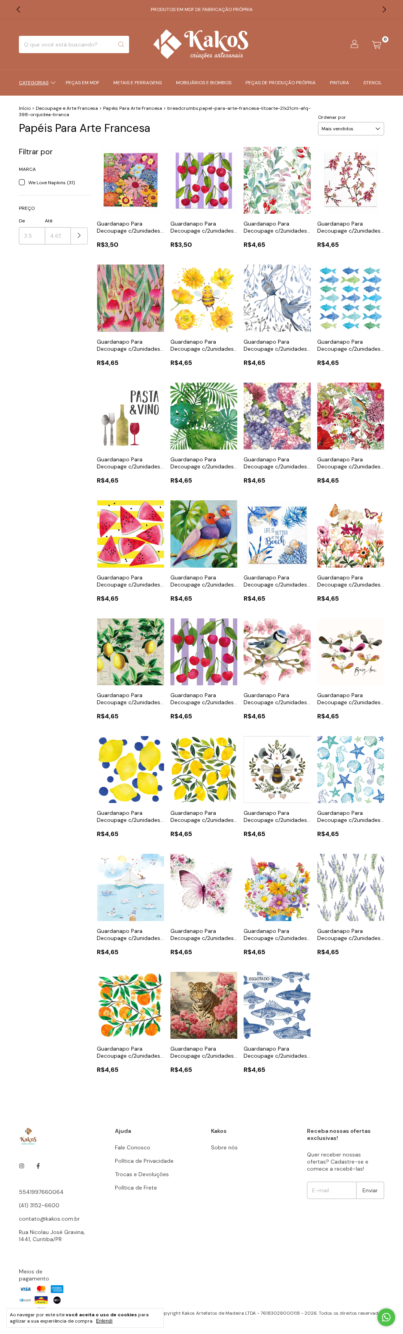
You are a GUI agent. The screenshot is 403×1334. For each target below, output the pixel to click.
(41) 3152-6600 (39, 1205)
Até (48, 221)
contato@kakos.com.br (49, 1218)
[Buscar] (121, 44)
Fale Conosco (132, 1147)
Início (25, 108)
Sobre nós (224, 1147)
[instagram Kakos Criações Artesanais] (21, 1165)
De (22, 221)
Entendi (104, 1321)
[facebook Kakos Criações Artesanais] (38, 1165)
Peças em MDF (82, 83)
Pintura (339, 83)
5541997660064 (41, 1191)
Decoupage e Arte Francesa (67, 108)
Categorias (33, 83)
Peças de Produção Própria (281, 83)
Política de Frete (136, 1187)
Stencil (372, 83)
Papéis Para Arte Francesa (133, 108)
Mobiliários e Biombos (203, 83)
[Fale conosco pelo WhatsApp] (386, 1317)
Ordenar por (332, 117)
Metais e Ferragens (137, 83)
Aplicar (79, 236)
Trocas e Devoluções (142, 1174)
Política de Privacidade (144, 1160)
